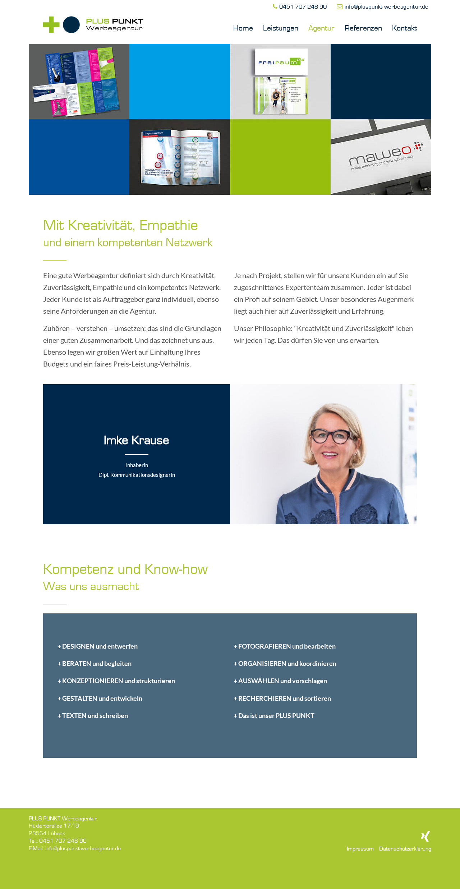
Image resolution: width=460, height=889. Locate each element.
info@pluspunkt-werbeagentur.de (386, 7)
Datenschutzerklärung (405, 849)
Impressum (360, 849)
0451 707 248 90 (303, 7)
